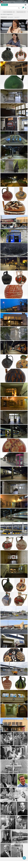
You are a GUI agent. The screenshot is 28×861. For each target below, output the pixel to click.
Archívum (9, 1)
